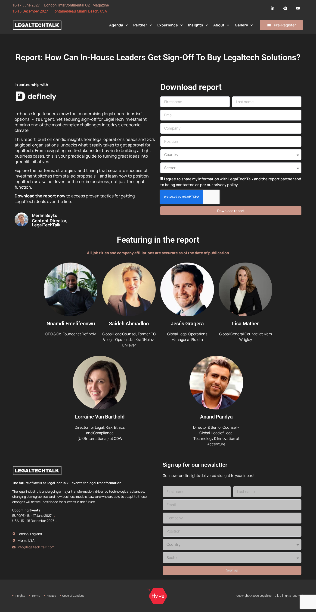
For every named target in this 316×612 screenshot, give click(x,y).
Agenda (116, 25)
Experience (167, 25)
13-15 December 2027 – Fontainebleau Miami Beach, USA (59, 11)
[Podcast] (285, 8)
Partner (140, 25)
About (218, 25)
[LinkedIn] (272, 8)
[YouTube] (297, 8)
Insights (195, 25)
